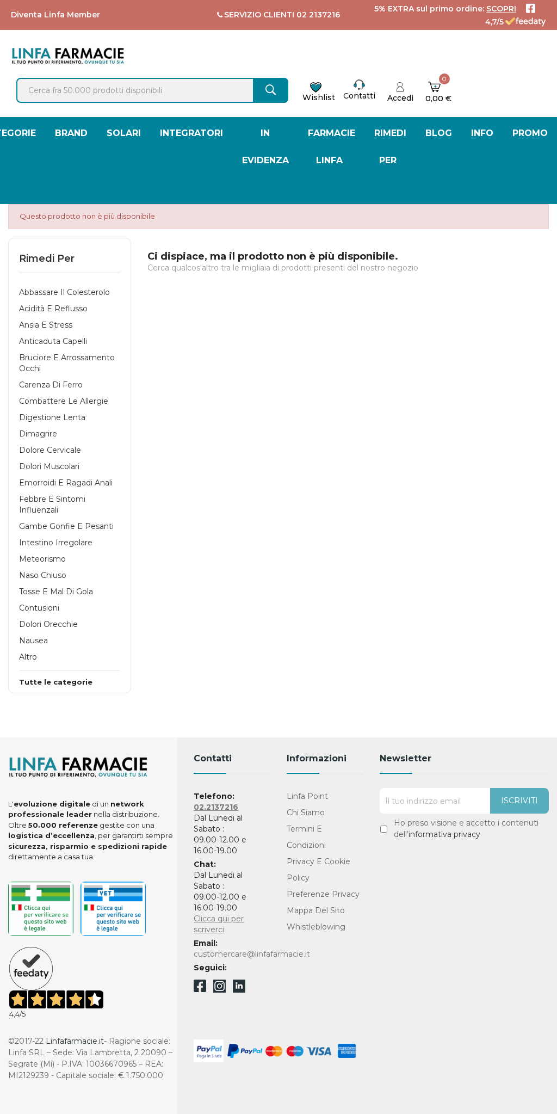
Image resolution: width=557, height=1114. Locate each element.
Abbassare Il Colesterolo (64, 292)
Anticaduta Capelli (53, 341)
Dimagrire (38, 434)
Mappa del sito (316, 910)
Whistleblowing (316, 927)
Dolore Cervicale (50, 450)
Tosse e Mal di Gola (56, 591)
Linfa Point (307, 796)
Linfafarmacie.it (75, 1041)
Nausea (33, 640)
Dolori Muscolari (49, 466)
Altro (28, 657)
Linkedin (239, 990)
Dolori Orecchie (48, 624)
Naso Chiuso (42, 575)
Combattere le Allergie (63, 401)
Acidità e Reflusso (53, 308)
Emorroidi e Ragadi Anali (66, 483)
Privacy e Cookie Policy (318, 870)
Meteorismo (42, 559)
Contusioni (39, 608)
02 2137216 (318, 15)
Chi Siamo (306, 812)
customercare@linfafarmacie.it (252, 954)
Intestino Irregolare (55, 542)
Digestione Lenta (52, 417)
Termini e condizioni (306, 837)
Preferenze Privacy (323, 894)
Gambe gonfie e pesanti (66, 526)
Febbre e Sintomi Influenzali (52, 504)
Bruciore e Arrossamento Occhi (67, 363)
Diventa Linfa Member (55, 15)
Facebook (200, 988)
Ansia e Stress (45, 325)
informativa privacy (444, 834)
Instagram (219, 990)
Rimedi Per (47, 258)
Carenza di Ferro (51, 385)
